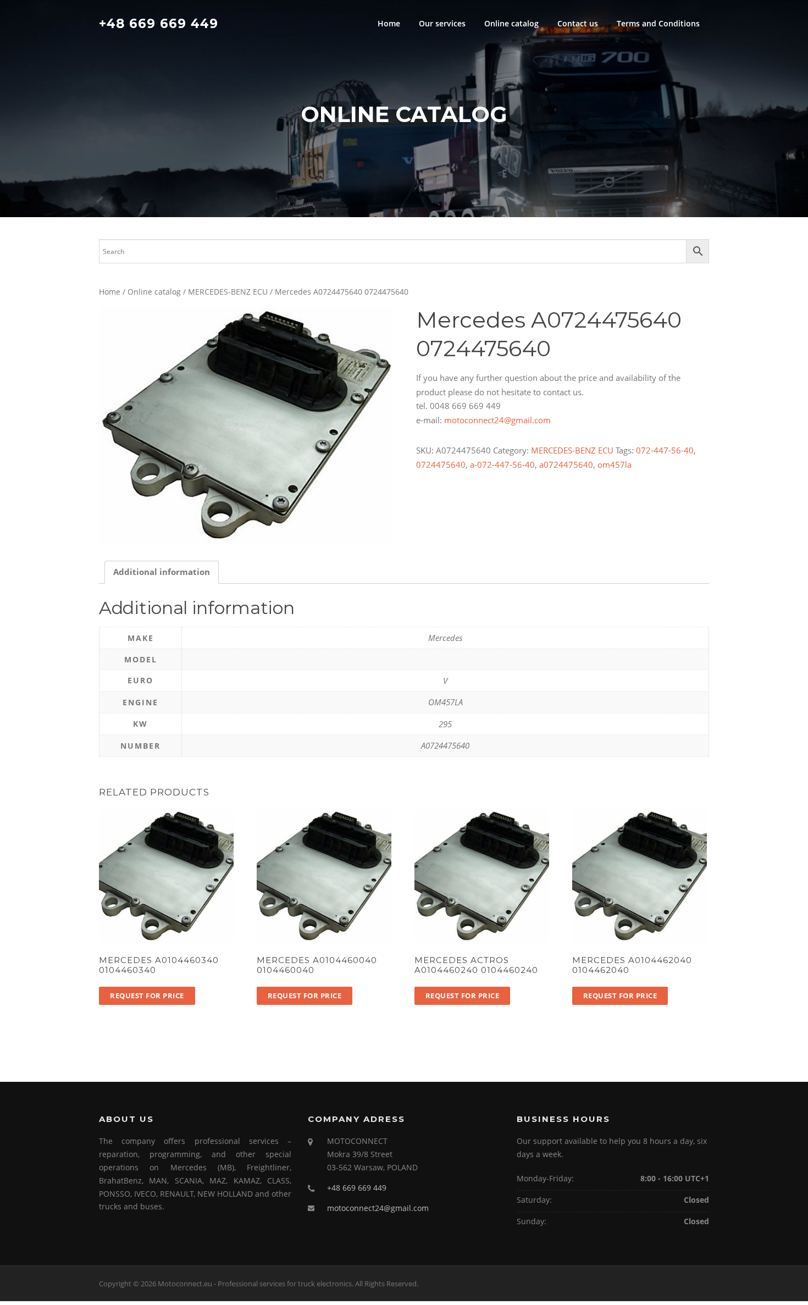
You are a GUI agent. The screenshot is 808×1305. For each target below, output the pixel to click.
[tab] (161, 572)
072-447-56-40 (665, 450)
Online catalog (511, 23)
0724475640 (441, 464)
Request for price (147, 995)
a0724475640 (566, 464)
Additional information (161, 571)
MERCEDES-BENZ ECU (228, 291)
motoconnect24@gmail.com (497, 419)
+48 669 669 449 (158, 23)
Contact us (577, 23)
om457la (614, 464)
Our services (442, 23)
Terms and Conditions (658, 23)
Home (389, 23)
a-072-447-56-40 (502, 464)
